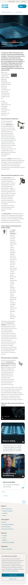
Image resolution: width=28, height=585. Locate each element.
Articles (4, 538)
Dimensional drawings (8, 524)
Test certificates (7, 526)
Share (7, 495)
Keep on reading (13, 433)
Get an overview (13, 484)
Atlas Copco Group (7, 508)
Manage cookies (12, 579)
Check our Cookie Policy (12, 571)
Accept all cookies (13, 575)
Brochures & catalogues (8, 542)
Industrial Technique (8, 511)
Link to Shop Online (7, 549)
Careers (4, 515)
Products (5, 535)
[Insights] (13, 12)
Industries (5, 513)
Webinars (5, 540)
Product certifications (8, 529)
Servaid (4, 522)
